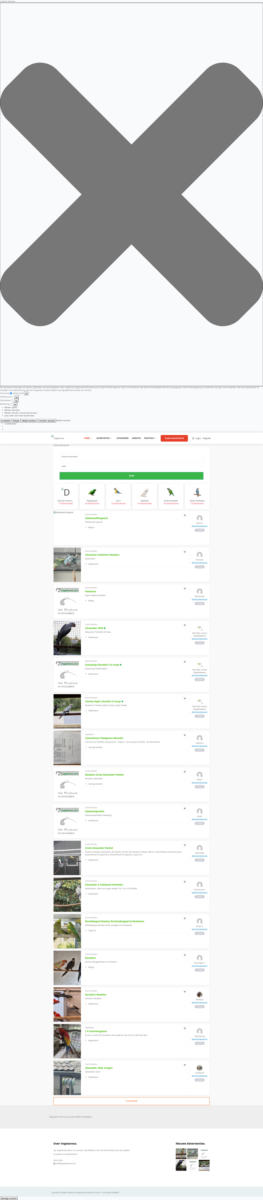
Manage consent (8, 1198)
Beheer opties (11, 407)
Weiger (16, 420)
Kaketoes (145, 502)
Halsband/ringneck (96, 518)
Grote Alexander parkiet (99, 848)
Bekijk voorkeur (29, 420)
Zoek (131, 475)
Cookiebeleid (10, 423)
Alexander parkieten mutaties (102, 554)
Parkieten (90, 591)
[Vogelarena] (57, 438)
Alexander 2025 (94, 628)
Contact (200, 530)
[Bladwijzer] (185, 515)
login (198, 438)
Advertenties (103, 438)
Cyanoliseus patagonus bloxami (104, 738)
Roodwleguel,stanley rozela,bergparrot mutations (114, 921)
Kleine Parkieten (197, 502)
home (87, 438)
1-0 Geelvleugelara (96, 1031)
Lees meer (58, 1160)
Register (207, 438)
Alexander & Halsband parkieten (104, 884)
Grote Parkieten (171, 502)
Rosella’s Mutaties (95, 994)
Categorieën (122, 438)
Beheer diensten (12, 410)
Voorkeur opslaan (47, 420)
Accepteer (5, 420)
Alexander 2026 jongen (99, 1068)
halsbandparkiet (94, 811)
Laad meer (131, 1101)
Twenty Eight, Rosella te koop (103, 701)
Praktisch (149, 438)
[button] (131, 194)
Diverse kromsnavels (66, 502)
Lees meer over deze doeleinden (19, 415)
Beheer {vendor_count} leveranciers (21, 413)
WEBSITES (136, 438)
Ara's (118, 502)
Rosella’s (90, 958)
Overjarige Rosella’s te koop (102, 664)
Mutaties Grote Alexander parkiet (104, 774)
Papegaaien (92, 502)
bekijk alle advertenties (199, 526)
